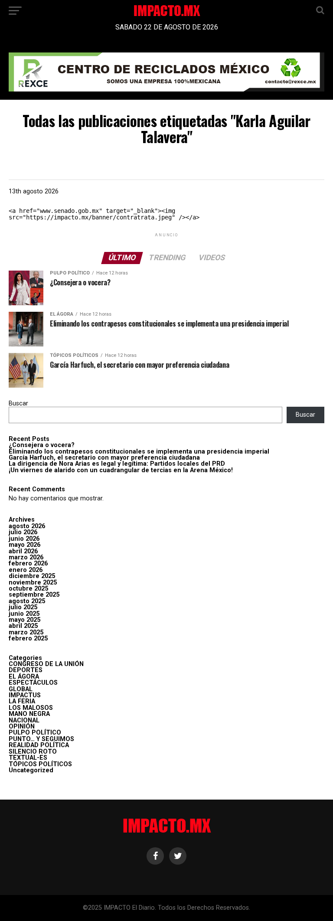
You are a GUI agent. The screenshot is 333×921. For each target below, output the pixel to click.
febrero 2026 (28, 563)
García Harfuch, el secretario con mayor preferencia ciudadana (104, 457)
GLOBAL (21, 689)
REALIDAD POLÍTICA (39, 745)
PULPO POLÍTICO (35, 732)
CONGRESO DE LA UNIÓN (46, 664)
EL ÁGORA (24, 676)
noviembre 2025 (33, 582)
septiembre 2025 (34, 594)
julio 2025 (23, 607)
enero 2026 (25, 570)
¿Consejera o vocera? (42, 445)
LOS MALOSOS (31, 708)
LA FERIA (22, 701)
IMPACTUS (25, 695)
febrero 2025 (28, 638)
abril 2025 (23, 626)
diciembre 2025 (32, 576)
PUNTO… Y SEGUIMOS (41, 739)
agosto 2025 (27, 601)
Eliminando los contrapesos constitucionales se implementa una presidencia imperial (139, 451)
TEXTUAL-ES (28, 757)
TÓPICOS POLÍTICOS (40, 764)
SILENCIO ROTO (33, 751)
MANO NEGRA (29, 714)
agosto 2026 (27, 526)
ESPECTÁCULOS (33, 682)
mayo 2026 (24, 545)
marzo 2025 (26, 632)
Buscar (18, 403)
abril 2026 (23, 551)
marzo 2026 (26, 557)
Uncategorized (31, 770)
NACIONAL (24, 720)
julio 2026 (23, 532)
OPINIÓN (22, 726)
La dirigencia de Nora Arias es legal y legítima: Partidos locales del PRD (117, 463)
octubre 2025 (28, 588)
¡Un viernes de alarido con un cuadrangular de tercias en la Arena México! (121, 470)
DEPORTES (25, 670)
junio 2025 (24, 613)
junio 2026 (24, 538)
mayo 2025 (24, 620)
